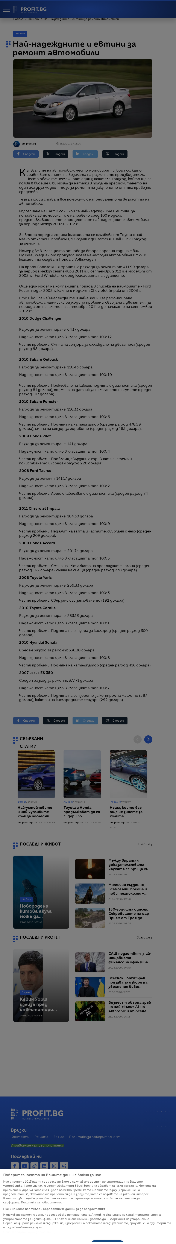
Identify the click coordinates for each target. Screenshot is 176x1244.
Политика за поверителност (43, 1202)
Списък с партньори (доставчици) (29, 1232)
